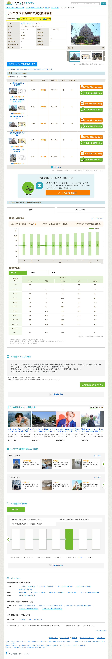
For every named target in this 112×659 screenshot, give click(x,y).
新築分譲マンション (68, 641)
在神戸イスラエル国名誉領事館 (52, 609)
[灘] (56, 539)
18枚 (12, 163)
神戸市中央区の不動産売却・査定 (22, 64)
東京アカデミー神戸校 (65, 586)
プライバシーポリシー (87, 638)
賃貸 (44, 19)
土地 (102, 641)
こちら (80, 557)
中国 (36, 647)
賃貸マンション (36, 641)
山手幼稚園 (22, 592)
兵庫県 (47, 8)
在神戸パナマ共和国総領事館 (28, 609)
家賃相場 (59, 641)
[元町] (83, 539)
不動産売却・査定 (26, 645)
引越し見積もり (41, 645)
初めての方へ (53, 638)
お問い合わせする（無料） (91, 87)
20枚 (12, 113)
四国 (33, 647)
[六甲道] (29, 539)
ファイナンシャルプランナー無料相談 (74, 645)
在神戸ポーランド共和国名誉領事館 (50, 606)
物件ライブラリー (58, 645)
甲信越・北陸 (20, 647)
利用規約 (74, 638)
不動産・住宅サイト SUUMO (15, 8)
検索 (104, 3)
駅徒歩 (53, 273)
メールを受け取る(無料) (67, 193)
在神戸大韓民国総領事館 (27, 606)
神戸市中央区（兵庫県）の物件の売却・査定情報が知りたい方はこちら (29, 69)
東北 (11, 647)
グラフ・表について (97, 218)
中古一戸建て (96, 641)
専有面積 (13, 273)
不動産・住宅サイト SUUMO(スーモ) (16, 641)
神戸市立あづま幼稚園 (38, 592)
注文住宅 (8, 645)
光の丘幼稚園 (72, 592)
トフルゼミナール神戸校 (27, 586)
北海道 (7, 647)
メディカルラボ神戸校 (84, 586)
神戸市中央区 (55, 8)
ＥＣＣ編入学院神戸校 (46, 586)
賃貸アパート (44, 641)
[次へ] (103, 464)
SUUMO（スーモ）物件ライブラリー (20, 3)
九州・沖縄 (42, 647)
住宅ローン (50, 645)
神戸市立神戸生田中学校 (27, 595)
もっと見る (97, 456)
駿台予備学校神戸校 (25, 589)
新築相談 (34, 645)
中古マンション (79, 641)
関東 (15, 647)
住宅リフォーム (15, 645)
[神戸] (96, 539)
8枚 (12, 130)
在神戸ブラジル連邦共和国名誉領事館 (78, 606)
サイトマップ (64, 638)
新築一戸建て (88, 641)
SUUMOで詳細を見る (91, 93)
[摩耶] (42, 539)
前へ (8, 539)
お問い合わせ (101, 638)
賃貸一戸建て (52, 641)
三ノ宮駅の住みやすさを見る (92, 385)
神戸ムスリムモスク (35, 619)
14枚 (12, 96)
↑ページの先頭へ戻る (100, 630)
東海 (26, 647)
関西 (30, 647)
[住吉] (16, 539)
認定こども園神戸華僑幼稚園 (90, 592)
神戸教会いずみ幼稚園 (56, 592)
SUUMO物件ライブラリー (34, 8)
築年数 (33, 273)
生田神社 (22, 619)
